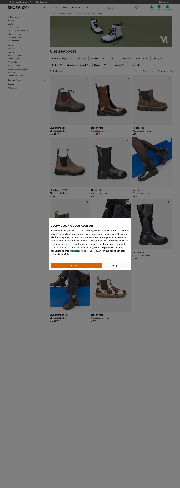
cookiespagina (76, 250)
